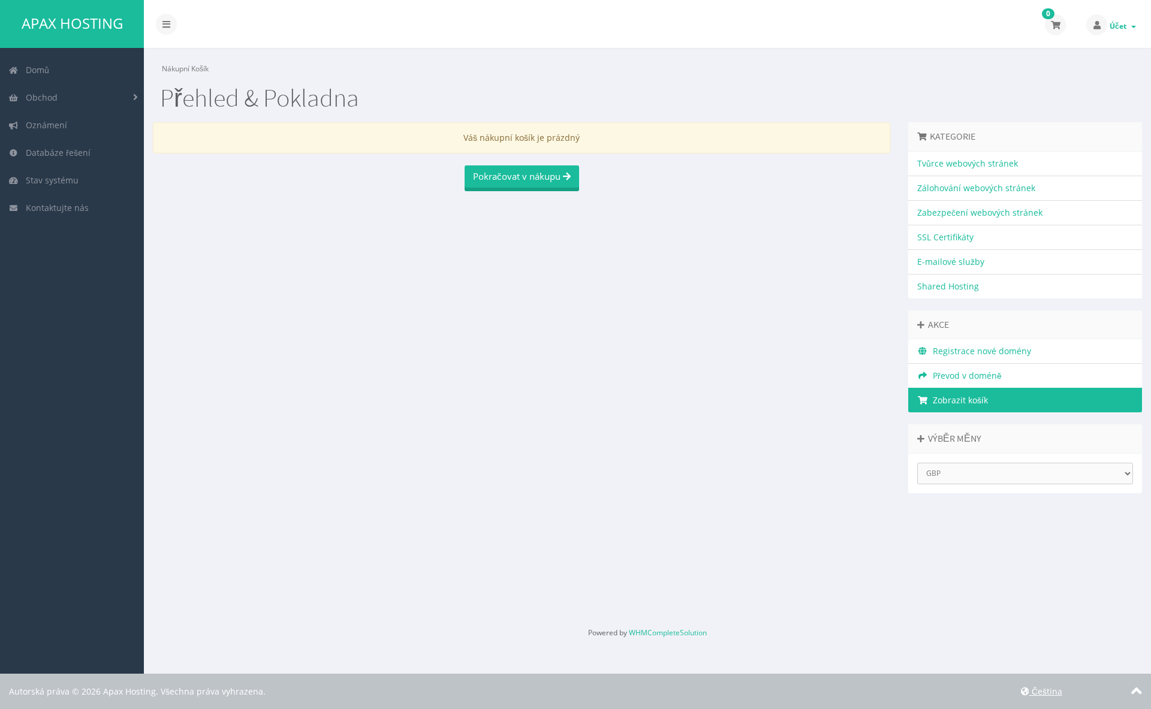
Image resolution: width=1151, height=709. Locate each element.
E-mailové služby (950, 261)
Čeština (1045, 691)
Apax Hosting (72, 23)
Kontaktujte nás (55, 207)
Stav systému (50, 180)
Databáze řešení (56, 152)
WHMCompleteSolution (668, 632)
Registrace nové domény (979, 351)
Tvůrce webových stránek (967, 163)
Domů (35, 70)
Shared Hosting (948, 286)
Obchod (39, 97)
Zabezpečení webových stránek (979, 212)
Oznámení (44, 125)
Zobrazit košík (958, 400)
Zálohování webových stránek (976, 188)
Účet (1120, 26)
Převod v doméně (965, 375)
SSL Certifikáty (945, 237)
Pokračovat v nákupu (518, 176)
